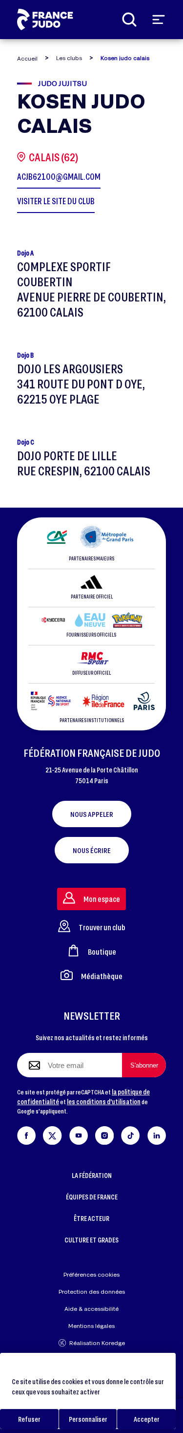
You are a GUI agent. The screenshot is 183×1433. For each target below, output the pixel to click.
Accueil (27, 58)
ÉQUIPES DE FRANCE (92, 1197)
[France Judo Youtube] (78, 1134)
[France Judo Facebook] (26, 1134)
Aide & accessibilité (91, 1308)
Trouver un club (102, 927)
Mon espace (101, 898)
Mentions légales (91, 1326)
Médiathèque (101, 976)
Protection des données (92, 1291)
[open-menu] (158, 19)
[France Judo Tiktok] (130, 1134)
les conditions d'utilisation (104, 1101)
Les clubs (69, 58)
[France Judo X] (52, 1134)
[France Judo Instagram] (104, 1134)
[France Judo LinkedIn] (156, 1134)
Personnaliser (88, 1419)
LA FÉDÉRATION (92, 1175)
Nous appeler (91, 814)
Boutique (102, 951)
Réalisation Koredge (97, 1343)
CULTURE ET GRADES (91, 1240)
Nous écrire (92, 850)
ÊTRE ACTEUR (91, 1218)
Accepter (147, 1419)
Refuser (29, 1419)
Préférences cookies (91, 1274)
